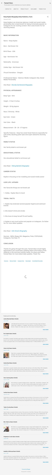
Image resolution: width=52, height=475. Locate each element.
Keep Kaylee (28, 261)
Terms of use (42, 9)
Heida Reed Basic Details (10, 363)
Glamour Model (13, 261)
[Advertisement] (26, 301)
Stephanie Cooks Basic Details (11, 436)
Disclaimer (34, 9)
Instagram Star (21, 261)
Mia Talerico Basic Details (10, 422)
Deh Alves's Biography (19, 231)
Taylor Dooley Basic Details (11, 407)
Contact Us (8, 9)
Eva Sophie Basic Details (10, 333)
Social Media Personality (37, 261)
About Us (16, 9)
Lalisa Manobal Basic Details (11, 319)
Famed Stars (8, 3)
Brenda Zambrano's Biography (22, 85)
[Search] (50, 3)
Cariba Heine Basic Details (10, 392)
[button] (47, 17)
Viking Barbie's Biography (20, 166)
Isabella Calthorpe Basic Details (12, 451)
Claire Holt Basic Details (10, 348)
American (6, 261)
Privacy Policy (25, 9)
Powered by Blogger (26, 469)
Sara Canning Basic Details (11, 377)
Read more (45, 329)
